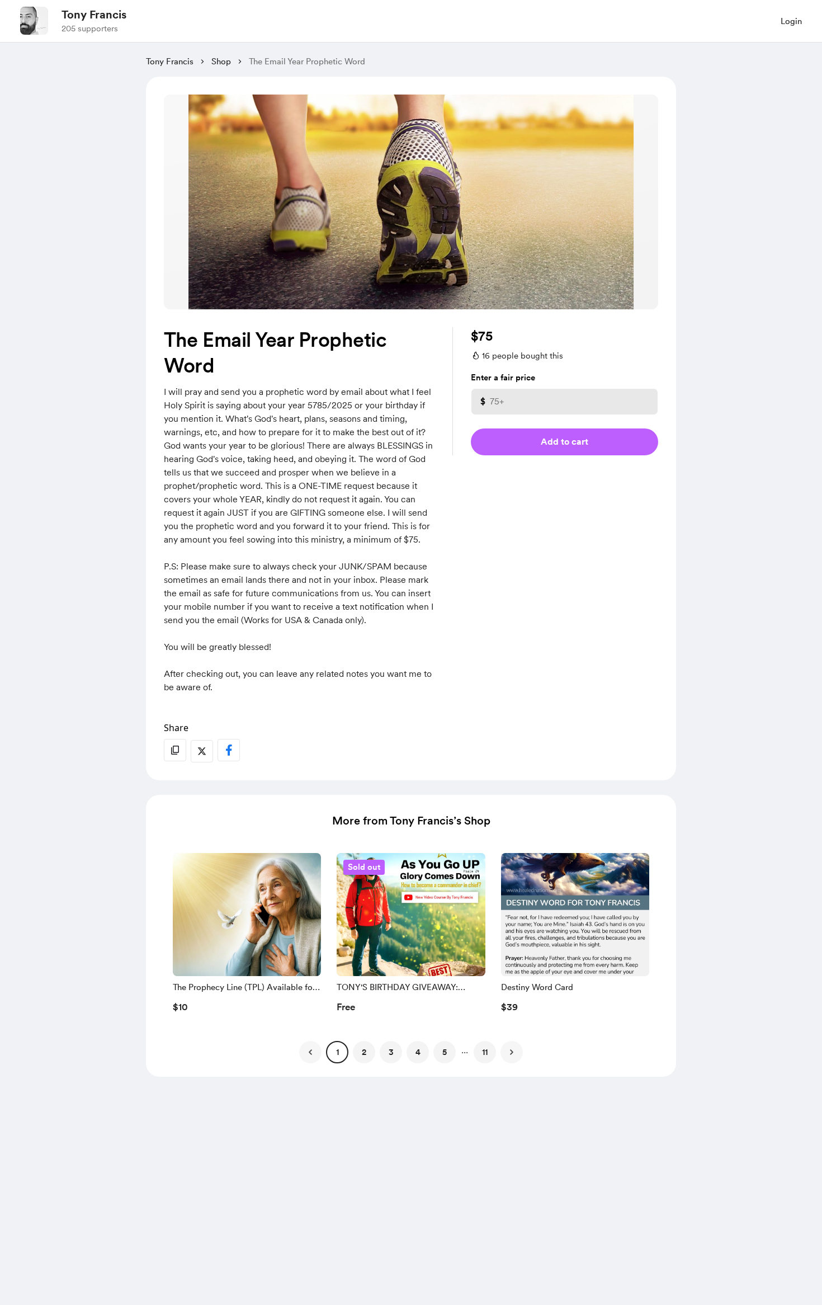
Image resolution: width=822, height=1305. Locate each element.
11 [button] (485, 1052)
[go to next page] (511, 1052)
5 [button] (444, 1052)
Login (791, 21)
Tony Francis (94, 14)
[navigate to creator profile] (34, 21)
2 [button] (364, 1052)
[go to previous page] (310, 1052)
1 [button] (337, 1052)
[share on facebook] (229, 750)
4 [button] (418, 1052)
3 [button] (391, 1052)
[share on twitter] (202, 751)
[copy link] (175, 750)
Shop (221, 61)
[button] (246, 936)
